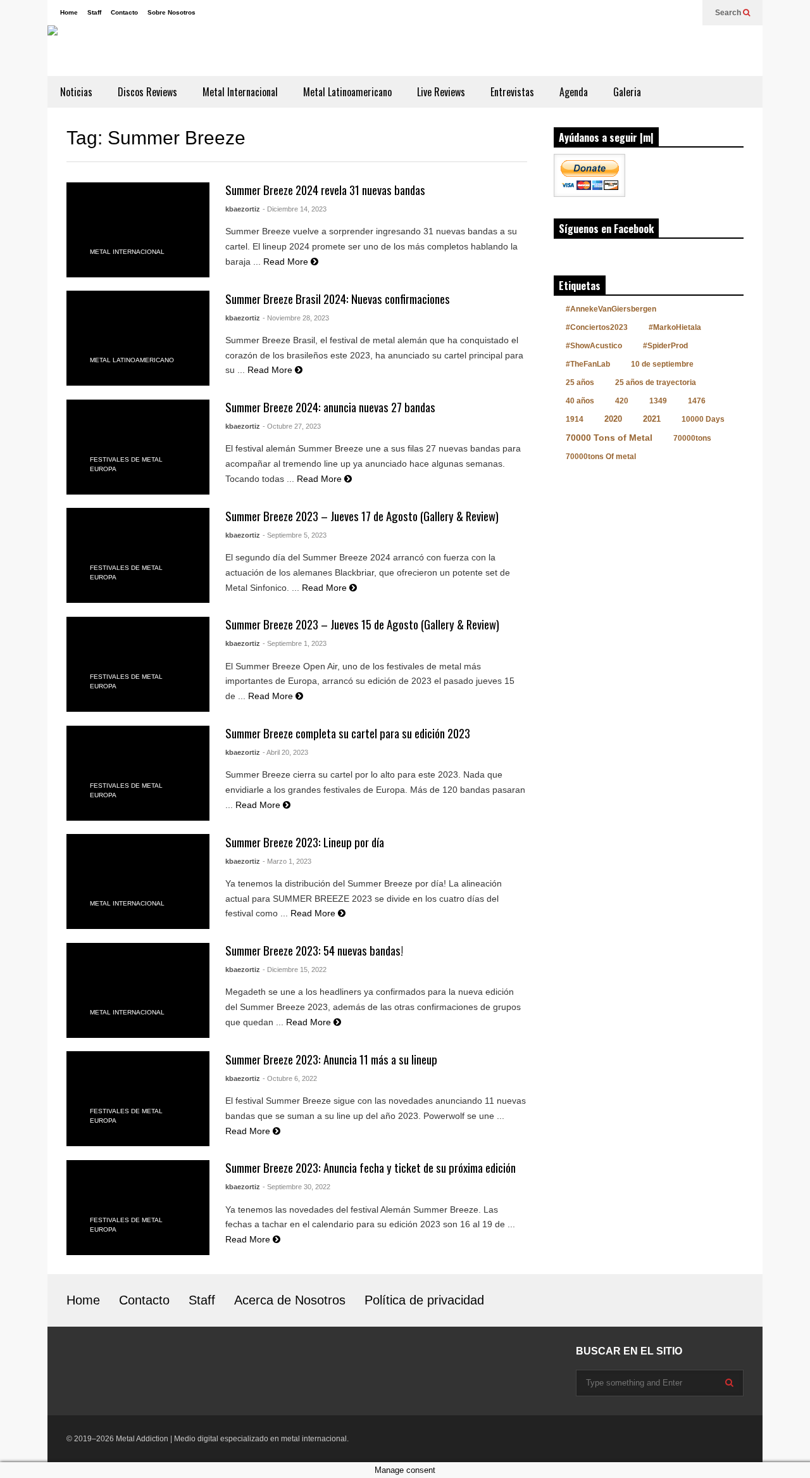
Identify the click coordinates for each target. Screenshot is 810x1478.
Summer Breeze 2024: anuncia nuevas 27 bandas (330, 406)
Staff (94, 12)
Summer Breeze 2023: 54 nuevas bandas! (314, 950)
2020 (613, 419)
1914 (574, 419)
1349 (658, 400)
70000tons (692, 438)
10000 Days (703, 419)
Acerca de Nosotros (290, 1300)
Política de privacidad (424, 1300)
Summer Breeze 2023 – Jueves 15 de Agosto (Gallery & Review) (362, 624)
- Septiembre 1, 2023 (295, 643)
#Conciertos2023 (597, 327)
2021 (652, 419)
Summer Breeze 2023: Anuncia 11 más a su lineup (331, 1059)
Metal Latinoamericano (347, 91)
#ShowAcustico (594, 345)
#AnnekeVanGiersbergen (611, 309)
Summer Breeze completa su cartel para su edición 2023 (347, 733)
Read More (287, 261)
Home (69, 12)
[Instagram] (646, 12)
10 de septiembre (662, 364)
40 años (580, 400)
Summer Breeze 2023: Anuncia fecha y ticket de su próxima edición (370, 1167)
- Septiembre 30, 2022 (296, 1187)
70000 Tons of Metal (609, 438)
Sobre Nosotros (171, 12)
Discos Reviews (147, 91)
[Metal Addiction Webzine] (212, 50)
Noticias (76, 91)
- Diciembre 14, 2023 (295, 209)
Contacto (124, 12)
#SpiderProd (665, 345)
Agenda (573, 91)
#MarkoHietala (675, 327)
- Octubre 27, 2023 (292, 426)
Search (729, 12)
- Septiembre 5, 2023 (295, 535)
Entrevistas (512, 91)
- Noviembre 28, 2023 (296, 318)
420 (621, 400)
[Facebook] (666, 12)
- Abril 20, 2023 (285, 752)
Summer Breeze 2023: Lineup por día (304, 841)
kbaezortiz (242, 209)
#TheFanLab (588, 364)
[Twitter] (686, 12)
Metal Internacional (240, 91)
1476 (697, 400)
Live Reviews (441, 91)
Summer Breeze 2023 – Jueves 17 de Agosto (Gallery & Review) (362, 515)
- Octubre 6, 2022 (290, 1078)
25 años (580, 382)
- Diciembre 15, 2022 (295, 969)
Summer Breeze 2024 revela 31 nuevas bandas (325, 189)
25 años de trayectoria (655, 382)
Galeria (627, 91)
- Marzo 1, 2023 (287, 861)
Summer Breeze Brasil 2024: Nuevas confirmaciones (337, 298)
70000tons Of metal (601, 456)
